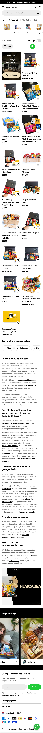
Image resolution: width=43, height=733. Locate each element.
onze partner (34, 555)
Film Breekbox (30, 385)
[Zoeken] (38, 13)
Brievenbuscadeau (29, 103)
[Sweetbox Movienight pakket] (11, 124)
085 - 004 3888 (21, 558)
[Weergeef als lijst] (38, 46)
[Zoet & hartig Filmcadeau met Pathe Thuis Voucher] (11, 187)
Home (4, 20)
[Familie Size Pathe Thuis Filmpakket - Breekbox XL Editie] (11, 220)
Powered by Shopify (27, 729)
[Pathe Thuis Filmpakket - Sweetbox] (11, 157)
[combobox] (21, 13)
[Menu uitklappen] (3, 7)
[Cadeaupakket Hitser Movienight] (31, 253)
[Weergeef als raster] (32, 46)
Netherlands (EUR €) (13, 713)
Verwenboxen (13, 729)
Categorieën (14, 20)
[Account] (35, 7)
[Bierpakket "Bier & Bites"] (31, 187)
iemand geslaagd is (27, 512)
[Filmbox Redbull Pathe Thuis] (11, 284)
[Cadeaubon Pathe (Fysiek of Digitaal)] (11, 317)
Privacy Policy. (15, 695)
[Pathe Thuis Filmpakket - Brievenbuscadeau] (31, 91)
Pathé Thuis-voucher (10, 446)
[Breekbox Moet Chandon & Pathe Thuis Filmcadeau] (31, 284)
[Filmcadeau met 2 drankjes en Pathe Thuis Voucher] (11, 91)
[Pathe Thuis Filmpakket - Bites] (31, 220)
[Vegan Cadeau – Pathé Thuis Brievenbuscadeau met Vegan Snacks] (31, 124)
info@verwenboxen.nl (14, 560)
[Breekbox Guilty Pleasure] (31, 157)
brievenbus (6, 453)
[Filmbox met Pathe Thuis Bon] (31, 61)
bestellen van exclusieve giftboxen (15, 423)
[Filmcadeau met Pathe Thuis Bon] (11, 253)
